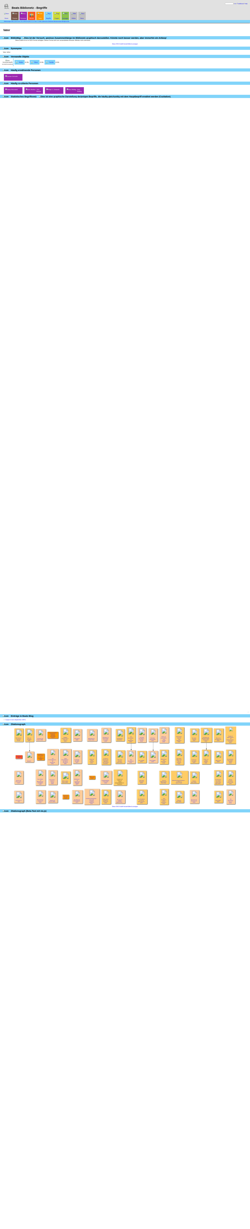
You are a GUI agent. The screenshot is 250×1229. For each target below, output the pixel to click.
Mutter (21, 62)
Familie (51, 62)
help (246, 3)
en (235, 3)
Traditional (240, 3)
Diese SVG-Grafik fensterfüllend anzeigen (125, 44)
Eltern (36, 62)
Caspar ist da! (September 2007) (15, 719)
